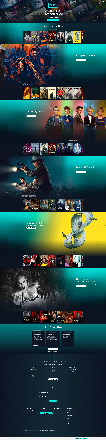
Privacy (34, 430)
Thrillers (68, 418)
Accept (85, 438)
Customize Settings (78, 438)
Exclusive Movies (69, 415)
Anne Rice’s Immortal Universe (72, 413)
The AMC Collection (70, 410)
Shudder (68, 423)
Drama (68, 420)
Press (29, 430)
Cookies (37, 430)
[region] (53, 438)
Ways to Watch (56, 410)
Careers (31, 430)
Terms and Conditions (41, 430)
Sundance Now (69, 424)
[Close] (105, 438)
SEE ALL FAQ (42, 396)
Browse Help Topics (43, 410)
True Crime (68, 421)
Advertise (26, 430)
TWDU (68, 412)
